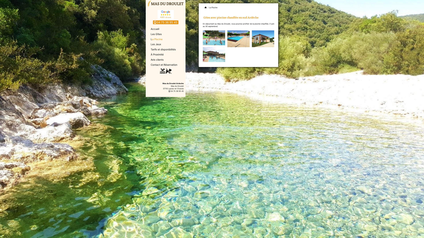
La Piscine (157, 39)
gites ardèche (402, 115)
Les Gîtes (156, 34)
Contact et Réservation (164, 64)
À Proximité (157, 54)
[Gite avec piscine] (214, 54)
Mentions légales (402, 109)
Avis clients (157, 59)
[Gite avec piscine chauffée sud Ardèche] (214, 38)
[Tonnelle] (263, 39)
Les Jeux (156, 44)
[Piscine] (238, 39)
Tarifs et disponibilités (163, 49)
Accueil (155, 28)
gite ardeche (380, 113)
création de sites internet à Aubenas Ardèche (393, 111)
